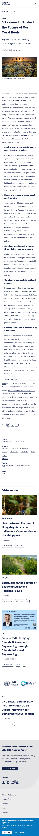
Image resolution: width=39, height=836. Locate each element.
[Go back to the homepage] (6, 3)
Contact (5, 812)
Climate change (7, 546)
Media (4, 808)
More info (4, 827)
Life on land (19, 546)
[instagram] (17, 782)
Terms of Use (7, 799)
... (27, 601)
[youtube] (13, 782)
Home (3, 11)
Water (18, 664)
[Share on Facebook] (17, 425)
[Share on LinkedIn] (12, 425)
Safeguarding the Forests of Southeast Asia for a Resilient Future (19, 586)
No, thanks (20, 832)
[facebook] (3, 782)
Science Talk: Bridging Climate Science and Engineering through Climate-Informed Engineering (16, 646)
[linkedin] (8, 782)
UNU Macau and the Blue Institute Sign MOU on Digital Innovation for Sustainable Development (18, 707)
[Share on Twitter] (8, 425)
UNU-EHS (12, 11)
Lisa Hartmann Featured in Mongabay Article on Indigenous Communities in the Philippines (19, 529)
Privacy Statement (9, 795)
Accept (6, 832)
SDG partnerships (8, 724)
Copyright (5, 803)
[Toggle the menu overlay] (35, 3)
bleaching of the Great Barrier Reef (21, 390)
